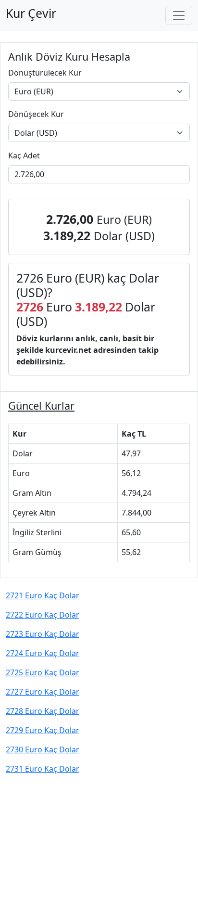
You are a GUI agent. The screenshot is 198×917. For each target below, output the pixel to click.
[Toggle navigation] (178, 15)
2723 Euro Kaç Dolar (42, 634)
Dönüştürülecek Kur (45, 72)
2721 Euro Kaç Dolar (42, 595)
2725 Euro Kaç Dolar (42, 672)
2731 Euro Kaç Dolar (42, 768)
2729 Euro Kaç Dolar (42, 730)
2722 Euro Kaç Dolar (42, 614)
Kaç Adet (24, 155)
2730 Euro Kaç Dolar (42, 749)
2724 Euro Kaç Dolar (42, 653)
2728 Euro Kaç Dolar (42, 711)
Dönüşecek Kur (36, 114)
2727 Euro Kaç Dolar (42, 691)
